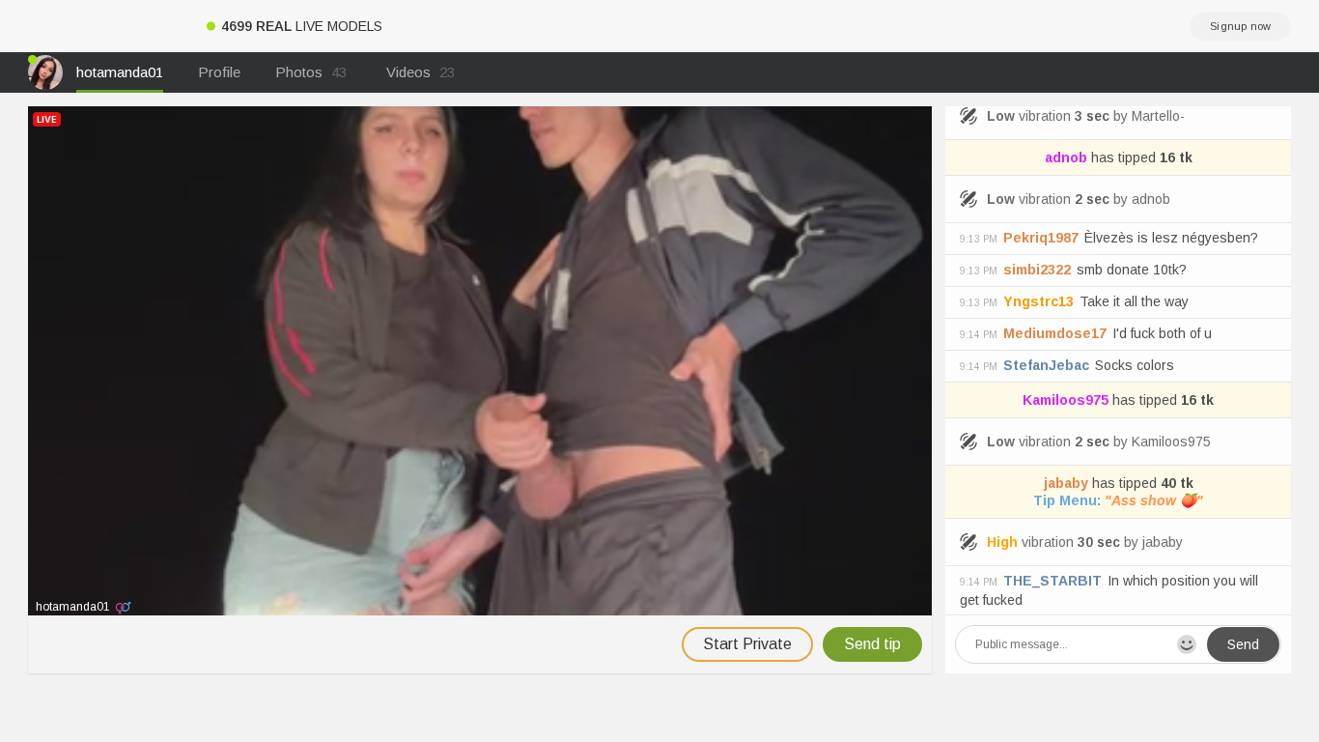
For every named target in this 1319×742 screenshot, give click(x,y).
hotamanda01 (119, 72)
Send (1243, 644)
